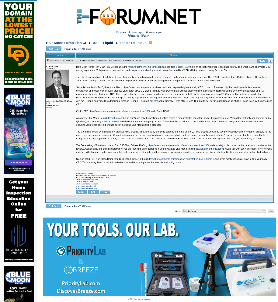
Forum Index (71, 49)
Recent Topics (137, 32)
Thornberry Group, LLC (142, 299)
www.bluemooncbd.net (86, 186)
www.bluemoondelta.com (87, 184)
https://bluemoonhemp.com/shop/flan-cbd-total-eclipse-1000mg (160, 67)
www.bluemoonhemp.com (87, 180)
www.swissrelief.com (84, 182)
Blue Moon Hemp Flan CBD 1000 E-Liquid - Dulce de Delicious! (97, 43)
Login (146, 36)
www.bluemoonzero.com (86, 188)
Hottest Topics (155, 32)
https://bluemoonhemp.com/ (137, 87)
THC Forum (85, 49)
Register (135, 36)
